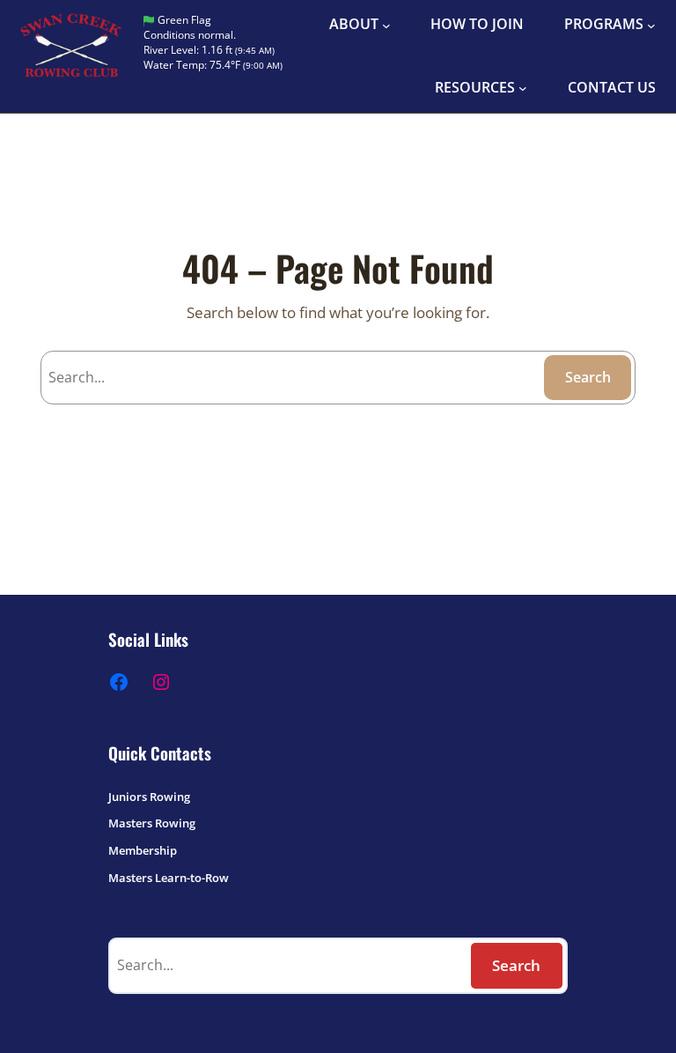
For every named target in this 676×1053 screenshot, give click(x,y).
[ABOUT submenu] (386, 24)
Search (588, 377)
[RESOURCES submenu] (522, 88)
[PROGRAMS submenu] (651, 24)
